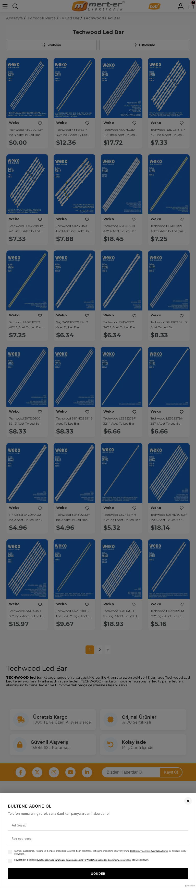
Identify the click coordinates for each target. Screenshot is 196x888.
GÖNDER (98, 873)
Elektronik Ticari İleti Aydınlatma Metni (149, 851)
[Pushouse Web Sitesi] (190, 886)
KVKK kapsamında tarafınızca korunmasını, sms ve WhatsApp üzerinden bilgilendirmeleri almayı (83, 860)
